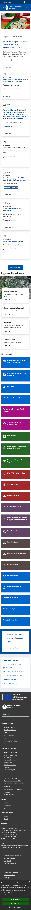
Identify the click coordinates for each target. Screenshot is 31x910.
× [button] (29, 882)
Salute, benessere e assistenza (13, 789)
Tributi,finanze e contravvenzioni (13, 784)
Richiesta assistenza (10, 864)
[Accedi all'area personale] (24, 2)
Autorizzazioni (8, 792)
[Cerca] (27, 8)
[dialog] (15, 895)
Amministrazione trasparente (12, 872)
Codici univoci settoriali (8, 839)
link (7, 896)
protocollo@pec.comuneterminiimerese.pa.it (14, 845)
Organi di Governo (9, 727)
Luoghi (6, 816)
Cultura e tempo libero (10, 755)
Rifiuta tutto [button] (15, 903)
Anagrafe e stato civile (10, 752)
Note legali (7, 878)
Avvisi (8, 37)
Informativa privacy (9, 875)
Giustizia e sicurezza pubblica (12, 781)
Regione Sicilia (7, 2)
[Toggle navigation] (3, 7)
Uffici (5, 733)
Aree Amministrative (10, 730)
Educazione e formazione (11, 778)
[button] (15, 907)
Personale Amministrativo (11, 741)
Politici (6, 738)
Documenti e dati (9, 744)
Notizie (6, 803)
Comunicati (7, 805)
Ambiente (7, 786)
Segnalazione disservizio (11, 858)
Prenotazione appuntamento (12, 855)
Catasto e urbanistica (10, 765)
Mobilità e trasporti (9, 770)
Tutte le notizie (14, 267)
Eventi (6, 819)
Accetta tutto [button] (15, 899)
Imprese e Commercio (10, 760)
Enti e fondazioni (9, 735)
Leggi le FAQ (7, 861)
